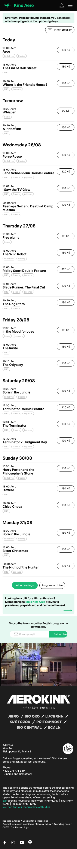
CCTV (6, 827)
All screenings (25, 585)
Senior (7, 117)
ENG (6, 72)
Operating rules (62, 824)
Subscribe (60, 634)
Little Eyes (9, 56)
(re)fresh (28, 177)
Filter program (63, 29)
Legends (17, 89)
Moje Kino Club (35, 601)
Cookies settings (19, 827)
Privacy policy (44, 824)
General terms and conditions (19, 824)
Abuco (16, 820)
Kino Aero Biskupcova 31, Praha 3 (17, 750)
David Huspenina (39, 820)
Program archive (52, 585)
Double (16, 177)
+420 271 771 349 (14, 770)
